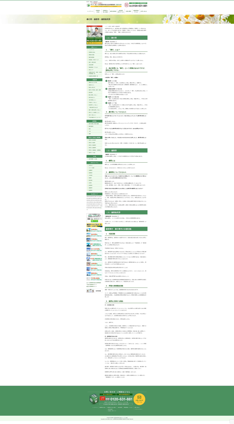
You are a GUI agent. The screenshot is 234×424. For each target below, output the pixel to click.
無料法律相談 (113, 11)
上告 (90, 131)
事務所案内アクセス (136, 11)
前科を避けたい (92, 97)
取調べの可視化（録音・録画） (95, 89)
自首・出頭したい (92, 115)
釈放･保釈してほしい (93, 94)
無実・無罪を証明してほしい (95, 109)
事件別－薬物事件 (92, 147)
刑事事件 (90, 172)
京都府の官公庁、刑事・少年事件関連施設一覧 (95, 73)
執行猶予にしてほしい (93, 104)
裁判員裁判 (91, 126)
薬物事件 (90, 187)
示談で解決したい (92, 99)
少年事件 (90, 175)
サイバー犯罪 (91, 167)
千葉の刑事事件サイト (92, 284)
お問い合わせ (144, 11)
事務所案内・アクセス (93, 67)
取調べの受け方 (92, 87)
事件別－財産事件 (92, 145)
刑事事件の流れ (98, 11)
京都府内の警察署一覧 (93, 76)
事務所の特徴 (91, 54)
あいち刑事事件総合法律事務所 (94, 282)
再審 (90, 133)
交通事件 (90, 170)
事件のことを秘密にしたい (94, 112)
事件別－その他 (92, 152)
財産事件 (90, 190)
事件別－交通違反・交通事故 (95, 150)
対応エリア (91, 69)
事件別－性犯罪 (92, 142)
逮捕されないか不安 (93, 82)
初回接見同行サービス (121, 11)
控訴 (90, 128)
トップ (106, 26)
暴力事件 (90, 180)
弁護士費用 (128, 11)
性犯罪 (90, 177)
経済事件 (90, 185)
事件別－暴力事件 (92, 140)
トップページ (90, 11)
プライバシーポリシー (138, 409)
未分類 (90, 182)
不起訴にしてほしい (93, 102)
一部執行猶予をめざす (93, 107)
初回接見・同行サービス (94, 59)
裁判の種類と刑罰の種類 (94, 123)
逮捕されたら (91, 84)
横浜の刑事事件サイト (92, 286)
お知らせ (90, 165)
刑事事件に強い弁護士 (105, 11)
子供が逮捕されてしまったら (95, 117)
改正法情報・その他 (93, 159)
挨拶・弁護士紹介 (92, 62)
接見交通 (90, 92)
